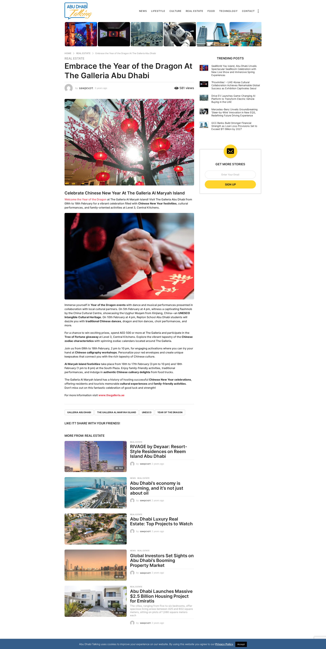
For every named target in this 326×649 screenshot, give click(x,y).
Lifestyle (158, 11)
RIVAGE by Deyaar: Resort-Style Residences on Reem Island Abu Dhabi (158, 451)
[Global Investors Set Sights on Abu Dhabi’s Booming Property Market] (96, 565)
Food (211, 11)
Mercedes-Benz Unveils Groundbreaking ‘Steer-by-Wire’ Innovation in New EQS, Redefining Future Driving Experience (234, 112)
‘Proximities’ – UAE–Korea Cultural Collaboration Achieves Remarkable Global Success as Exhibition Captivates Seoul (235, 85)
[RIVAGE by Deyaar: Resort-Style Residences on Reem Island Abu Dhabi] (96, 456)
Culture (175, 11)
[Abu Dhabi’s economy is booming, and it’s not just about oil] (96, 492)
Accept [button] (241, 644)
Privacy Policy (224, 644)
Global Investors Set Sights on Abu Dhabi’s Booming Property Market (162, 560)
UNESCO (146, 412)
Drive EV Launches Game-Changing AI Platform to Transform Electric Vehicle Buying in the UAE (233, 98)
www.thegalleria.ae (111, 395)
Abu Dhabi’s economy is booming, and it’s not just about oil (156, 488)
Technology (228, 11)
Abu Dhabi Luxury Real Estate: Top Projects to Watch (161, 521)
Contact (248, 11)
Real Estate (194, 11)
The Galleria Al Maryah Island (116, 412)
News (143, 11)
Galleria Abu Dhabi (79, 412)
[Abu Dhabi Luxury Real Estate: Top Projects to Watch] (96, 528)
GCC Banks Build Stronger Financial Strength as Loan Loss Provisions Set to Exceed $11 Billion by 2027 (234, 125)
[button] (258, 11)
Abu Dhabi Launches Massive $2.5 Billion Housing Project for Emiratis (161, 596)
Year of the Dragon (170, 412)
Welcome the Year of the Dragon (85, 199)
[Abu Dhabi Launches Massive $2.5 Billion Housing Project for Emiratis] (96, 601)
